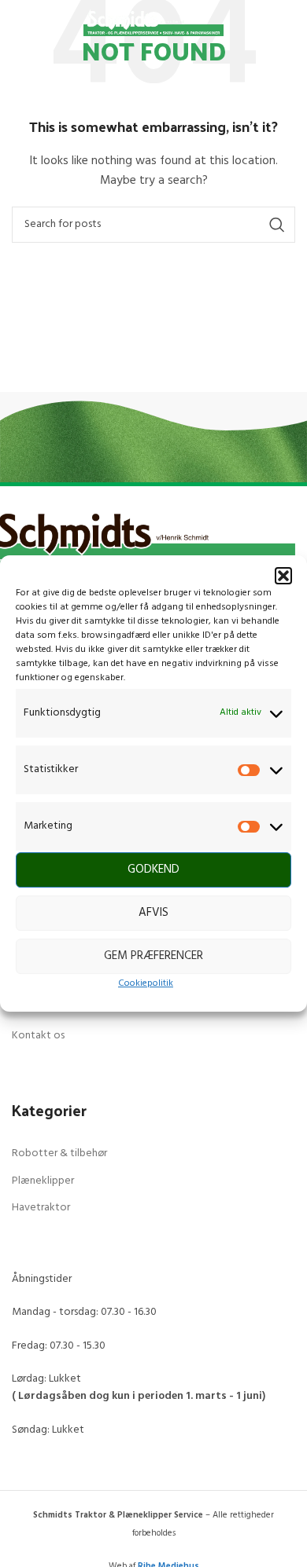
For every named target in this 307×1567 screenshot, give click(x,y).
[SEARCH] (277, 225)
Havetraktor (41, 1208)
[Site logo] (153, 24)
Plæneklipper (43, 1181)
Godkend (153, 870)
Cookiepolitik (145, 983)
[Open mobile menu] (28, 23)
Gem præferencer (153, 956)
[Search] (278, 23)
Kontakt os (38, 1036)
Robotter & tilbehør (59, 1153)
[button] (283, 576)
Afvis (153, 913)
